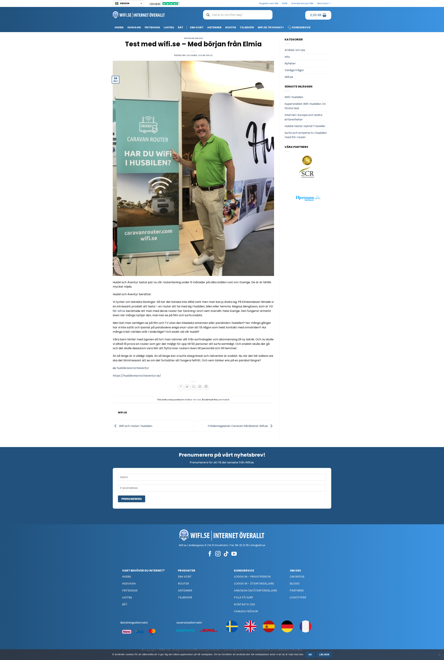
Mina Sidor (323, 3)
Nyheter (290, 63)
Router (230, 27)
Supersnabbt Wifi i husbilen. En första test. (305, 106)
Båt (180, 27)
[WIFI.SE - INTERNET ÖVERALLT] (139, 14)
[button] (128, 3)
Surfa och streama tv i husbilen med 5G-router (306, 135)
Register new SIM (268, 3)
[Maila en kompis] (193, 387)
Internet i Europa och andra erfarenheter (303, 117)
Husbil (119, 27)
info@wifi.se (258, 545)
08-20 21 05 (242, 545)
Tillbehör (247, 27)
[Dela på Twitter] (187, 387)
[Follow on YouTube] (234, 554)
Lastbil (169, 27)
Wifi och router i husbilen (135, 426)
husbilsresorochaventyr (133, 368)
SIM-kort (196, 27)
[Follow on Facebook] (210, 554)
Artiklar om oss (193, 38)
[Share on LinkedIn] (206, 387)
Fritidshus (152, 27)
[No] (439, 655)
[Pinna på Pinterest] (200, 387)
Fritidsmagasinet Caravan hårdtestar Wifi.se (238, 426)
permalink (223, 399)
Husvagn (134, 27)
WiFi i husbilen (294, 97)
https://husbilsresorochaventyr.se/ (137, 376)
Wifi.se (209, 55)
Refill (284, 3)
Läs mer (324, 654)
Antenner (214, 27)
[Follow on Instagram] (218, 554)
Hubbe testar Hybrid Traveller (305, 126)
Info (287, 57)
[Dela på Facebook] (181, 387)
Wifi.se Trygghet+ (271, 27)
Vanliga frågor (294, 70)
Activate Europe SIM (302, 3)
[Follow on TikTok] (226, 554)
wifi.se (121, 311)
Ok (310, 654)
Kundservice (301, 27)
